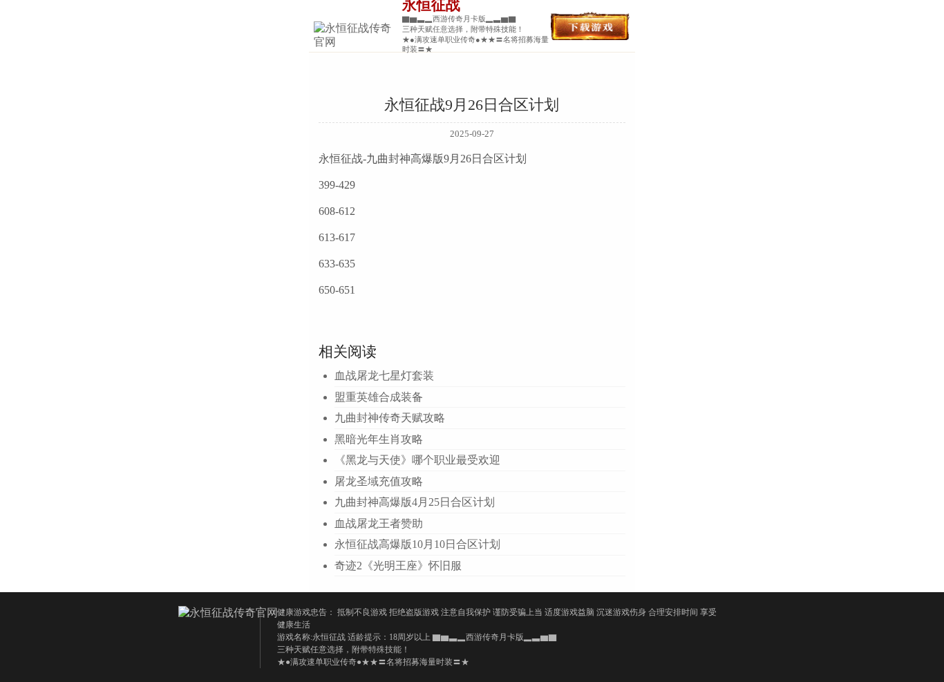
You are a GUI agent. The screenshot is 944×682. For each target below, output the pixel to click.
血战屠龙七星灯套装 (384, 375)
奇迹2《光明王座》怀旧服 (398, 565)
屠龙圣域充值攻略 (378, 481)
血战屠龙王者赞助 (378, 523)
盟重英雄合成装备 (378, 397)
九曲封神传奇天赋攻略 (389, 418)
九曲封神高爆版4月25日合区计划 (414, 502)
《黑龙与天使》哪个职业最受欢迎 (417, 460)
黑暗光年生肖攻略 (378, 439)
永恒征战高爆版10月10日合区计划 (417, 544)
